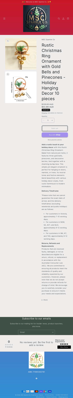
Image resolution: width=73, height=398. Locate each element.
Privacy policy (49, 395)
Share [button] (45, 300)
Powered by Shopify (37, 395)
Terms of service (51, 397)
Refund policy (40, 397)
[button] (4, 18)
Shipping (44, 113)
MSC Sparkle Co (26, 395)
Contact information (62, 395)
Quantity (44, 116)
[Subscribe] (52, 332)
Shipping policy (63, 397)
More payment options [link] (55, 139)
